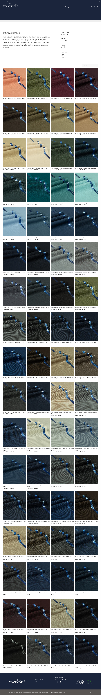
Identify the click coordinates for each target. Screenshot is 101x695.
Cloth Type (67, 7)
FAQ (36, 682)
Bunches (60, 7)
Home (9, 21)
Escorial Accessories (39, 686)
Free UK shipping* (4, 1)
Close (90, 692)
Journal (80, 7)
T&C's (36, 677)
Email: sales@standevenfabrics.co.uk (62, 679)
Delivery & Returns (39, 679)
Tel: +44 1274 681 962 (59, 677)
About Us (74, 7)
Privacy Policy (38, 684)
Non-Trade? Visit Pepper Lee (50, 1)
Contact (86, 7)
